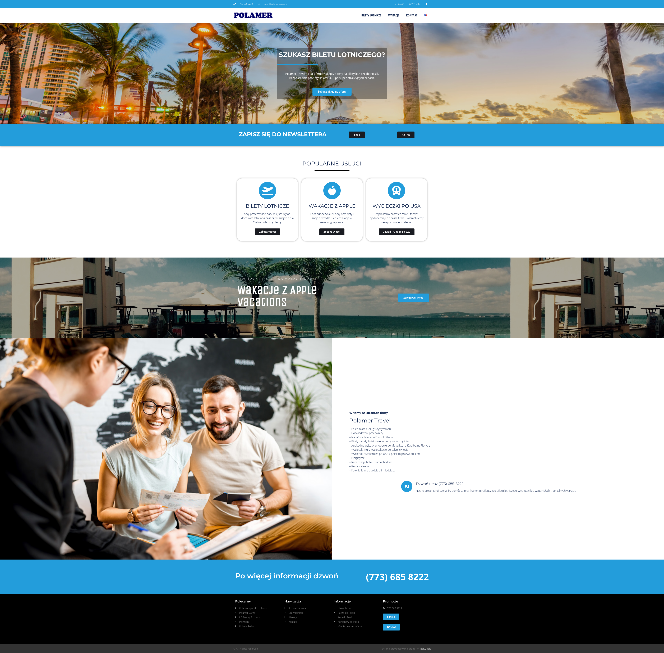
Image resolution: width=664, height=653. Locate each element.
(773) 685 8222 (397, 576)
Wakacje (393, 15)
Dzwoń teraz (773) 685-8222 (439, 484)
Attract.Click (423, 648)
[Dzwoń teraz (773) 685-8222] (406, 486)
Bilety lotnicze (371, 15)
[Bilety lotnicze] (267, 190)
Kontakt (411, 15)
